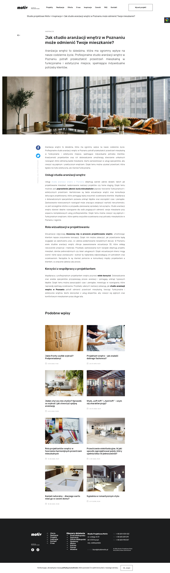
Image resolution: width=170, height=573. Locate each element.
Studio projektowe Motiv (38, 16)
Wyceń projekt (140, 7)
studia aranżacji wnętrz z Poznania (68, 182)
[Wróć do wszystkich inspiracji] (18, 36)
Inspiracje (57, 16)
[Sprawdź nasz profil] (32, 549)
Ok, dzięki (126, 568)
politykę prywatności (70, 568)
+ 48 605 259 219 (122, 537)
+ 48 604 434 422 (122, 534)
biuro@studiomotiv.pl (100, 550)
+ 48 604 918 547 (122, 540)
